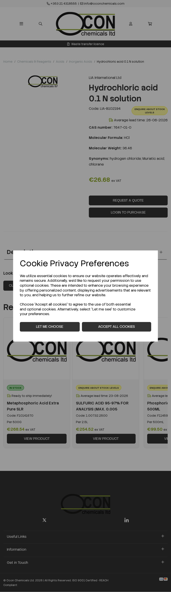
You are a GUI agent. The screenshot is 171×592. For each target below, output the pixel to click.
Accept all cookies (116, 326)
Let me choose (49, 326)
